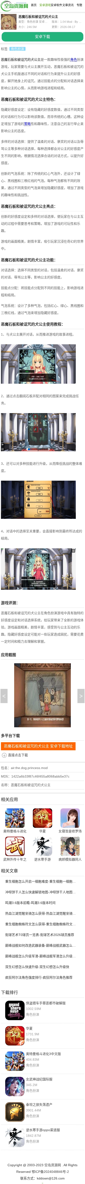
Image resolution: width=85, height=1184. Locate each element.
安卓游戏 (45, 5)
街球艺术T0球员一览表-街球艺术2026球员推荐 (39, 935)
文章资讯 (68, 5)
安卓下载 (42, 37)
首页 (34, 5)
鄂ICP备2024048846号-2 (50, 1172)
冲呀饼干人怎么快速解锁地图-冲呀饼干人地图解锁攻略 (40, 892)
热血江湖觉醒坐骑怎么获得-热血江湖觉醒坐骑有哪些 (40, 913)
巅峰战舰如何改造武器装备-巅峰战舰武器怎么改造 (40, 945)
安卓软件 (56, 5)
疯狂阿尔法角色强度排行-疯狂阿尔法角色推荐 (38, 977)
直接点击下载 (18, 755)
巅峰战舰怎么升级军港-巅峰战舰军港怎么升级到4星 (40, 956)
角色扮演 (17, 49)
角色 (73, 59)
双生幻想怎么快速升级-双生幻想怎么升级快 (37, 967)
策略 (27, 124)
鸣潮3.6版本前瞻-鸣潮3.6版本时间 (30, 903)
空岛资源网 (52, 1165)
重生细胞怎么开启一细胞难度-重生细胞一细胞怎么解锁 (40, 881)
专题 (79, 5)
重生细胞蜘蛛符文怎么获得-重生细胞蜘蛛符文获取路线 (40, 924)
